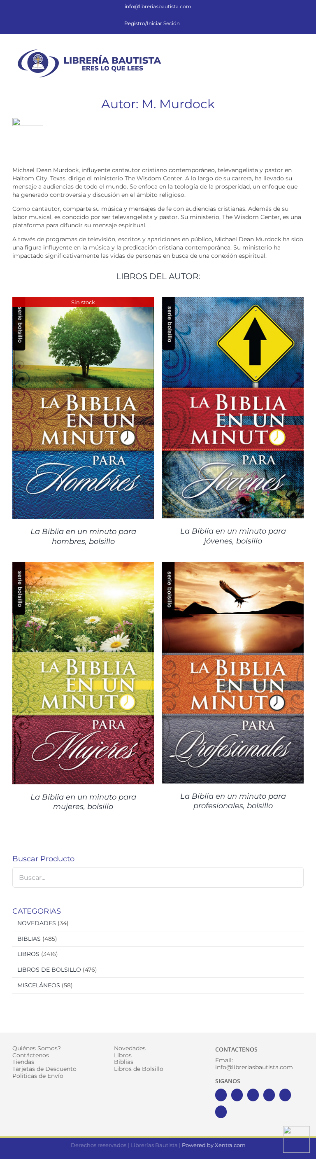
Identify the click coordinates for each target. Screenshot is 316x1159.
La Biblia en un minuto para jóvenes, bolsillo (233, 536)
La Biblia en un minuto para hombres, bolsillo (83, 536)
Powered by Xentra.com (214, 1145)
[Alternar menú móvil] (300, 51)
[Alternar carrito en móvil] (270, 51)
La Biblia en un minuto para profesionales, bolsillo (233, 801)
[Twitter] (237, 1095)
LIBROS (28, 954)
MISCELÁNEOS (38, 985)
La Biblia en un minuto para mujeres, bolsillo (83, 802)
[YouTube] (269, 1095)
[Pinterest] (285, 1095)
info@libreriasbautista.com (158, 6)
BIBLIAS (29, 938)
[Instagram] (253, 1095)
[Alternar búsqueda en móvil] (285, 51)
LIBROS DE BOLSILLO (49, 969)
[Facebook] (221, 1095)
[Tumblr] (221, 1111)
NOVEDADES (36, 923)
